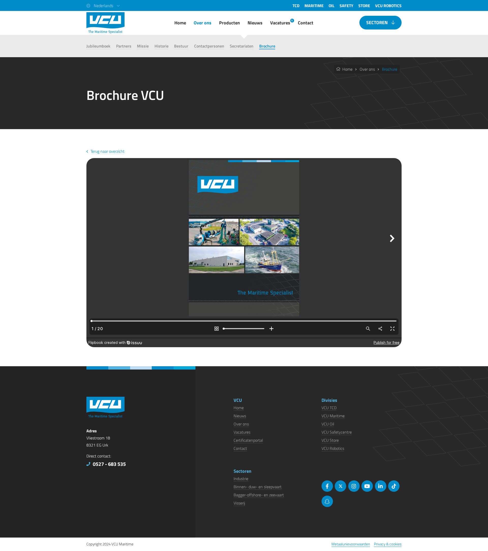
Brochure (267, 46)
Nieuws (240, 416)
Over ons (367, 69)
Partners (123, 46)
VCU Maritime (333, 416)
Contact (240, 448)
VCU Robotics (333, 448)
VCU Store (330, 440)
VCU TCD (329, 408)
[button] (102, 5)
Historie (162, 46)
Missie (143, 46)
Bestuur (181, 46)
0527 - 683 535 (109, 464)
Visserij (239, 503)
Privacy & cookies (388, 544)
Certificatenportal (248, 440)
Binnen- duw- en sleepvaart (258, 487)
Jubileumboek (98, 46)
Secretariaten (241, 46)
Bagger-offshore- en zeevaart (259, 495)
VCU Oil (328, 424)
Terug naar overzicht (107, 151)
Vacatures (242, 432)
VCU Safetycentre (337, 432)
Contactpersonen (209, 46)
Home (347, 69)
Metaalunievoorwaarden (350, 544)
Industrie (241, 479)
